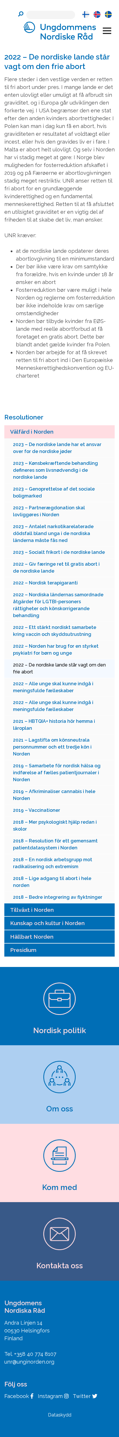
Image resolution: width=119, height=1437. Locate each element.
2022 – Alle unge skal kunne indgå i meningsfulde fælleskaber (53, 687)
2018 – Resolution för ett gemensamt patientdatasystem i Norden (55, 844)
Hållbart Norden (31, 936)
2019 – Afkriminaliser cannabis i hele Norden (54, 795)
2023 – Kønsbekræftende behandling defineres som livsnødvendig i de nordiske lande (55, 470)
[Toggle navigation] (107, 31)
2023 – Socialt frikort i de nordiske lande (59, 552)
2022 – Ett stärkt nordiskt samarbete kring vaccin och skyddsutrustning (54, 631)
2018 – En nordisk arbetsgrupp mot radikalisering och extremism (52, 863)
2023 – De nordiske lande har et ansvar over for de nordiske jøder (57, 448)
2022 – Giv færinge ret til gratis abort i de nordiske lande (56, 567)
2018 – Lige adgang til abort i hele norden (52, 882)
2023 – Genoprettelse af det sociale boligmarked (54, 492)
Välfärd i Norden (31, 431)
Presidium (23, 950)
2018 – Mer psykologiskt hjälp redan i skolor (55, 825)
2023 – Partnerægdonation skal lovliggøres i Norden (49, 511)
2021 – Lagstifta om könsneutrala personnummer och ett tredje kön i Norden (52, 747)
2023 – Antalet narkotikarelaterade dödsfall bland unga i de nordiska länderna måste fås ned (53, 533)
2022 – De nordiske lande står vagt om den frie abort (59, 668)
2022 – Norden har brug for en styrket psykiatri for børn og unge (55, 649)
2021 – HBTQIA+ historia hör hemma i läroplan (54, 724)
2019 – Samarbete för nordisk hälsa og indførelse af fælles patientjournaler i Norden (57, 772)
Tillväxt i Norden (32, 910)
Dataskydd (59, 1415)
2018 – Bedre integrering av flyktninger (57, 897)
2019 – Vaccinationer (36, 810)
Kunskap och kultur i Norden (47, 923)
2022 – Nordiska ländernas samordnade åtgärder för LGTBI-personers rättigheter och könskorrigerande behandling (58, 605)
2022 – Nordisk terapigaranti (45, 583)
